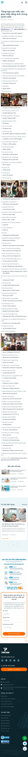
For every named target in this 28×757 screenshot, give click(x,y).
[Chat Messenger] (25, 743)
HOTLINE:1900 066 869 (9, 665)
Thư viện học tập (5, 728)
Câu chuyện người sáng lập (8, 698)
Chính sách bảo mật (6, 701)
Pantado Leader (5, 720)
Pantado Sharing (5, 723)
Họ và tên (5, 610)
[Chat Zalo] (25, 749)
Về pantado (4, 696)
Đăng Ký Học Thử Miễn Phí (14, 669)
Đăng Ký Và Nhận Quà (14, 633)
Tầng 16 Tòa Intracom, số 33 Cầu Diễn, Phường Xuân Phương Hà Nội (15, 688)
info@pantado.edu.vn (8, 684)
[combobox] (14, 627)
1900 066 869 (6, 682)
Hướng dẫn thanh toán (7, 704)
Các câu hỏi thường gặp (7, 706)
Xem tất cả (24, 504)
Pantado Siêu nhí (5, 726)
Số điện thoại (6, 617)
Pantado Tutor (4, 718)
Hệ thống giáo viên (6, 715)
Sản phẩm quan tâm (8, 624)
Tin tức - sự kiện (5, 731)
